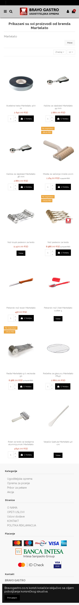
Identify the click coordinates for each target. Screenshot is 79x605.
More (69, 42)
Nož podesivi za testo (58, 242)
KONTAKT (13, 520)
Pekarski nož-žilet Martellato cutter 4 (58, 309)
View (21, 253)
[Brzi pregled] (23, 101)
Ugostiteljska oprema (19, 478)
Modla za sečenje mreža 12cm (58, 174)
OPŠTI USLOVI (15, 512)
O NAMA (12, 507)
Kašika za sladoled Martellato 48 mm (20, 175)
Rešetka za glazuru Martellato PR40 (58, 374)
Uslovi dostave (16, 516)
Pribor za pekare (17, 487)
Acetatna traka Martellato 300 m (21, 107)
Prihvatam (12, 597)
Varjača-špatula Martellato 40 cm (58, 443)
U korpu (28, 118)
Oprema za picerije (18, 483)
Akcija (10, 492)
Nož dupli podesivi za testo (21, 242)
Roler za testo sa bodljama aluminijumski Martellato (21, 443)
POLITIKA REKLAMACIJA (21, 525)
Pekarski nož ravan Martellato (20, 307)
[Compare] (19, 101)
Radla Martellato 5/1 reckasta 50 (20, 374)
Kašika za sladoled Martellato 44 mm (58, 107)
